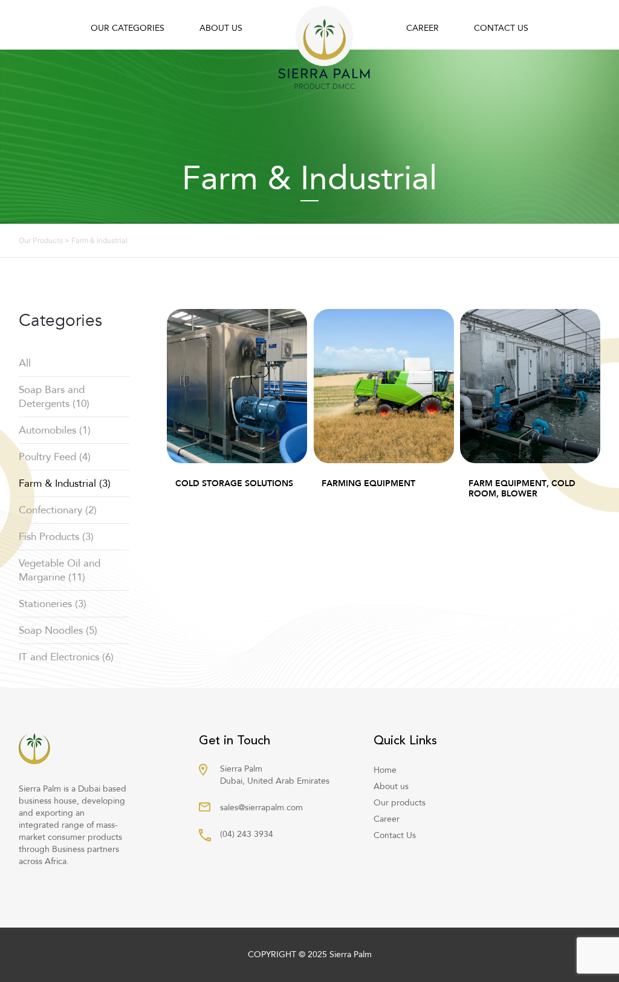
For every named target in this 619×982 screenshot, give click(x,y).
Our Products (41, 240)
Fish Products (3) (56, 537)
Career (422, 28)
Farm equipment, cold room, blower (521, 488)
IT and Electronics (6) (66, 657)
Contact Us (501, 28)
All (25, 363)
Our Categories (127, 28)
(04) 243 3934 (246, 834)
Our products (400, 802)
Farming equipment (368, 483)
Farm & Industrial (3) (65, 483)
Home (385, 770)
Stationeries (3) (52, 604)
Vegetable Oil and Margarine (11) (59, 570)
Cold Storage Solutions (234, 483)
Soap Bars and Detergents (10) (54, 397)
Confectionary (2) (58, 510)
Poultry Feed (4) (55, 457)
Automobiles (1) (55, 430)
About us (220, 28)
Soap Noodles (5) (58, 630)
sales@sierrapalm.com (261, 807)
